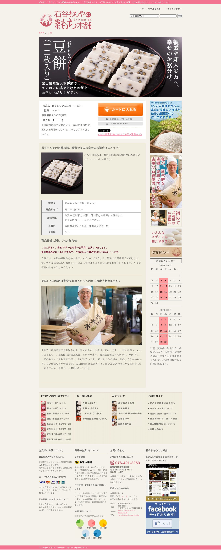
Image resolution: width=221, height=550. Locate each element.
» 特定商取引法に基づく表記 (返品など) (120, 134)
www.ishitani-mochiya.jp (128, 515)
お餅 (49, 33)
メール (124, 496)
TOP (41, 33)
